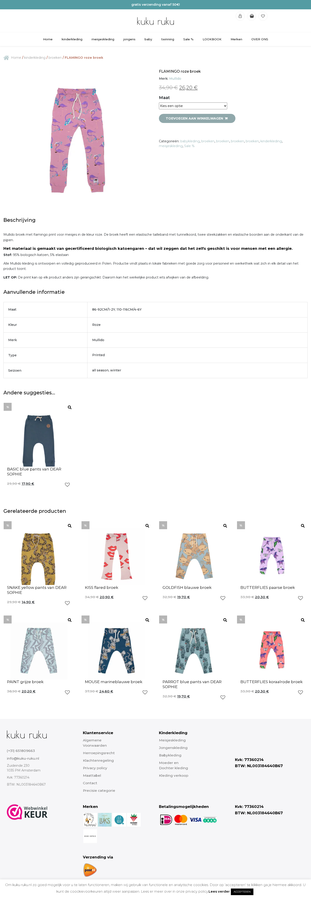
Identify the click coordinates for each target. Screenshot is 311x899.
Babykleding (170, 755)
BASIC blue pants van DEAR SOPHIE (34, 471)
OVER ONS (259, 39)
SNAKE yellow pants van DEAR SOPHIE (36, 590)
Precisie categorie (99, 790)
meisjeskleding (103, 39)
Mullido (175, 79)
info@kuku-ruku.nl (23, 758)
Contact (90, 783)
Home (48, 39)
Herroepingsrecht (99, 753)
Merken (236, 39)
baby (148, 39)
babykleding (190, 141)
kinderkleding (72, 39)
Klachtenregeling (98, 760)
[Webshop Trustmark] (27, 840)
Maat (164, 97)
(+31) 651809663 (21, 750)
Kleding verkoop (173, 775)
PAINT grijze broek (25, 681)
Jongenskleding (173, 748)
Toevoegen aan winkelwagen (195, 118)
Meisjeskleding (172, 740)
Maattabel (92, 775)
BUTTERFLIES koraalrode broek (271, 681)
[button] (67, 484)
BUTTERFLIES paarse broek (267, 587)
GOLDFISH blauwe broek (187, 587)
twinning (167, 39)
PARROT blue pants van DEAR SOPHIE (192, 684)
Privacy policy (95, 768)
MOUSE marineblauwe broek (113, 681)
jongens (129, 39)
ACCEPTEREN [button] (242, 891)
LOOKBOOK (212, 39)
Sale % (188, 39)
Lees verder (219, 891)
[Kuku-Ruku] (27, 734)
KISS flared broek (101, 587)
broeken (55, 58)
